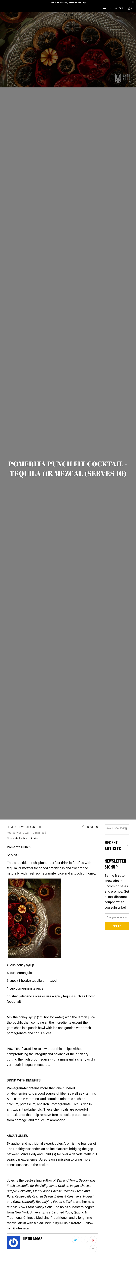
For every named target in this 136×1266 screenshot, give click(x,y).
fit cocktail (13, 838)
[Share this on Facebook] (84, 1239)
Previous (91, 827)
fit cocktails (30, 838)
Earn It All (68, 14)
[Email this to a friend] (93, 1248)
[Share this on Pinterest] (93, 1239)
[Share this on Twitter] (75, 1239)
